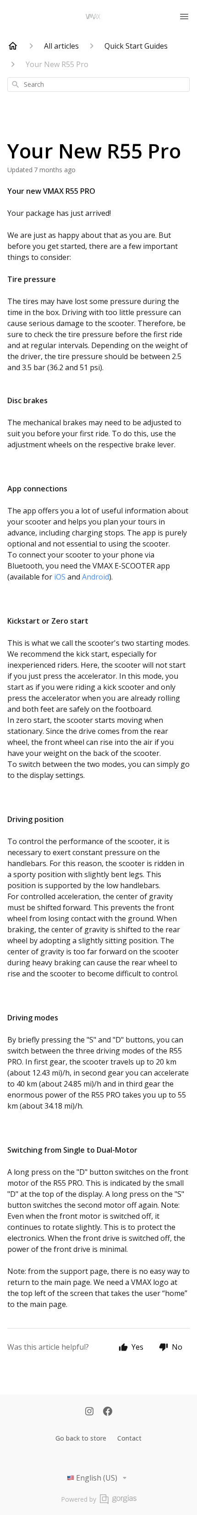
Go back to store (80, 1438)
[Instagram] (89, 1412)
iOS (60, 577)
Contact (129, 1438)
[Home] (12, 45)
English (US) (96, 1478)
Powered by (78, 1499)
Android (95, 577)
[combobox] (98, 84)
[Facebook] (107, 1412)
